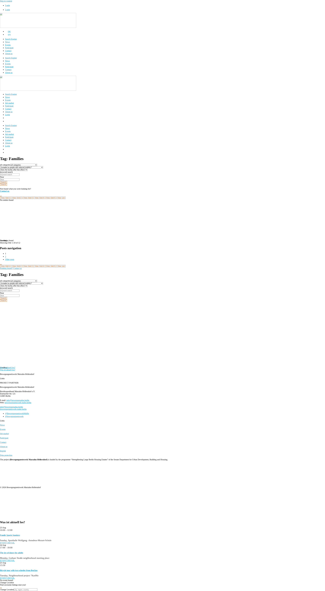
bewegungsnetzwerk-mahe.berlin (18, 402)
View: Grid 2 (16, 198)
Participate (9, 48)
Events (8, 45)
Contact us (4, 191)
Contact (8, 51)
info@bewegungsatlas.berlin (17, 400)
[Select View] (1, 264)
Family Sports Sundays (10, 535)
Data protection (6, 455)
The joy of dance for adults (11, 553)
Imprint (3, 451)
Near (2, 177)
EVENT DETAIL (7, 543)
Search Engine (11, 39)
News (7, 42)
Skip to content (6, 1)
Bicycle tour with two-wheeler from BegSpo (18, 570)
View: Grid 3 (27, 198)
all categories (5, 165)
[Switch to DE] (6, 118)
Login (7, 5)
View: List (61, 198)
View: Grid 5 (50, 198)
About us (8, 54)
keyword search (6, 172)
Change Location (7, 589)
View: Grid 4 (39, 198)
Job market (9, 103)
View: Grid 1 (5, 198)
